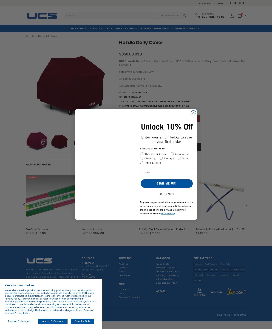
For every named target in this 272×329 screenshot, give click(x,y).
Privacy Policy (22, 313)
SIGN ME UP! (166, 183)
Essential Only (82, 321)
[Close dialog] (193, 112)
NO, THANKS (166, 194)
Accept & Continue (53, 321)
